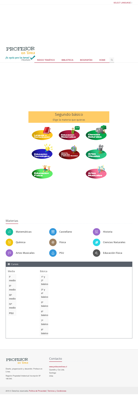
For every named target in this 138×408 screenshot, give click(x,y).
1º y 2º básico (44, 280)
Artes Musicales (25, 252)
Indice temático (46, 59)
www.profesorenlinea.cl (58, 366)
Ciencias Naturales (114, 242)
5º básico (44, 304)
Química (20, 242)
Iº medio (12, 278)
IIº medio (12, 287)
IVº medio (12, 305)
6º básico (44, 313)
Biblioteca (67, 59)
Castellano (65, 231)
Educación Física (112, 252)
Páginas (25, 59)
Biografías (86, 59)
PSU (61, 252)
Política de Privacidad (37, 391)
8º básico (44, 331)
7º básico (44, 322)
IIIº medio (12, 296)
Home (102, 59)
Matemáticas (24, 231)
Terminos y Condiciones (57, 391)
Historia (107, 231)
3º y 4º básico (44, 293)
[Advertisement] (69, 24)
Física (62, 242)
